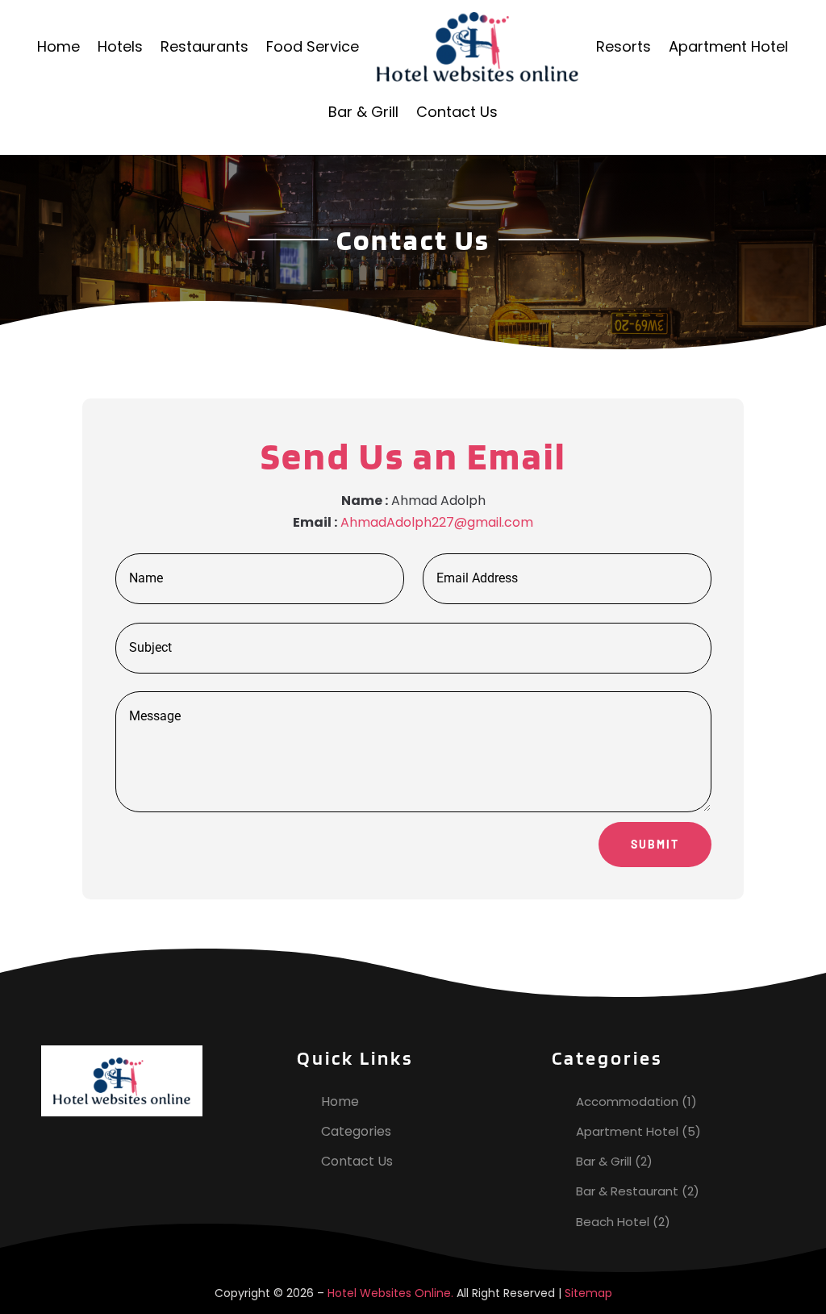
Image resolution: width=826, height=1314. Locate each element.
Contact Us (457, 112)
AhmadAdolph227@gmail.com (436, 522)
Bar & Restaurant (627, 1191)
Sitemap (588, 1293)
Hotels (120, 46)
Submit (655, 844)
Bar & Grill (363, 112)
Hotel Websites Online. (390, 1293)
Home (58, 46)
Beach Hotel (612, 1221)
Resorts (623, 46)
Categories (356, 1131)
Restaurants (204, 46)
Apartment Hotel (728, 46)
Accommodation (627, 1101)
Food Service (312, 46)
